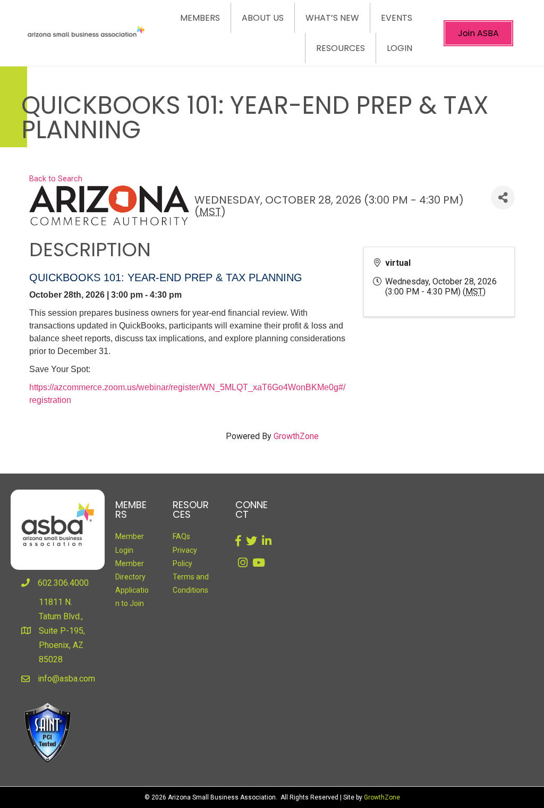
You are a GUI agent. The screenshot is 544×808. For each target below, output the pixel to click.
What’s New (332, 18)
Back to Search (55, 178)
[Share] (503, 197)
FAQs (181, 536)
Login (399, 48)
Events (396, 18)
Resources (340, 48)
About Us (263, 18)
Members (200, 18)
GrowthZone (296, 436)
